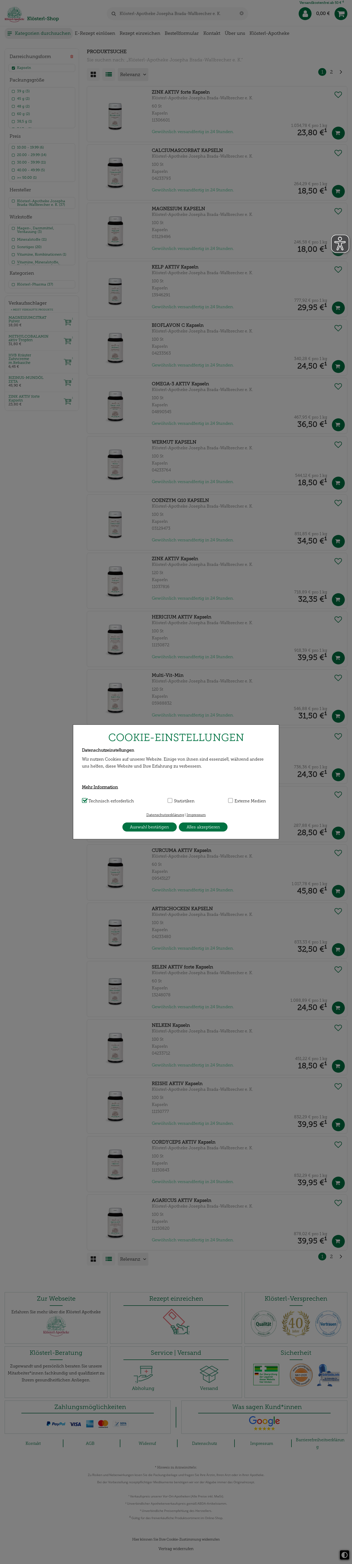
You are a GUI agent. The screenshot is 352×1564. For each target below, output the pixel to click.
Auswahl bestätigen (149, 827)
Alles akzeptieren (203, 827)
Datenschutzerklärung (165, 815)
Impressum (196, 815)
